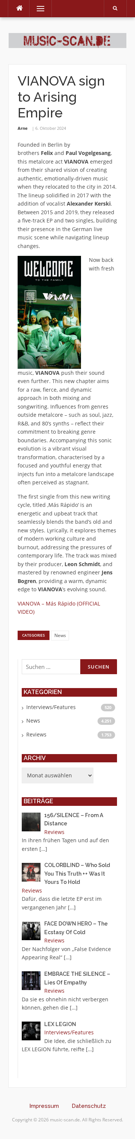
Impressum (44, 1106)
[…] (43, 848)
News (60, 635)
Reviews (36, 734)
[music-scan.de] (67, 40)
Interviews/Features (51, 707)
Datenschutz (89, 1106)
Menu (37, 8)
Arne (23, 128)
